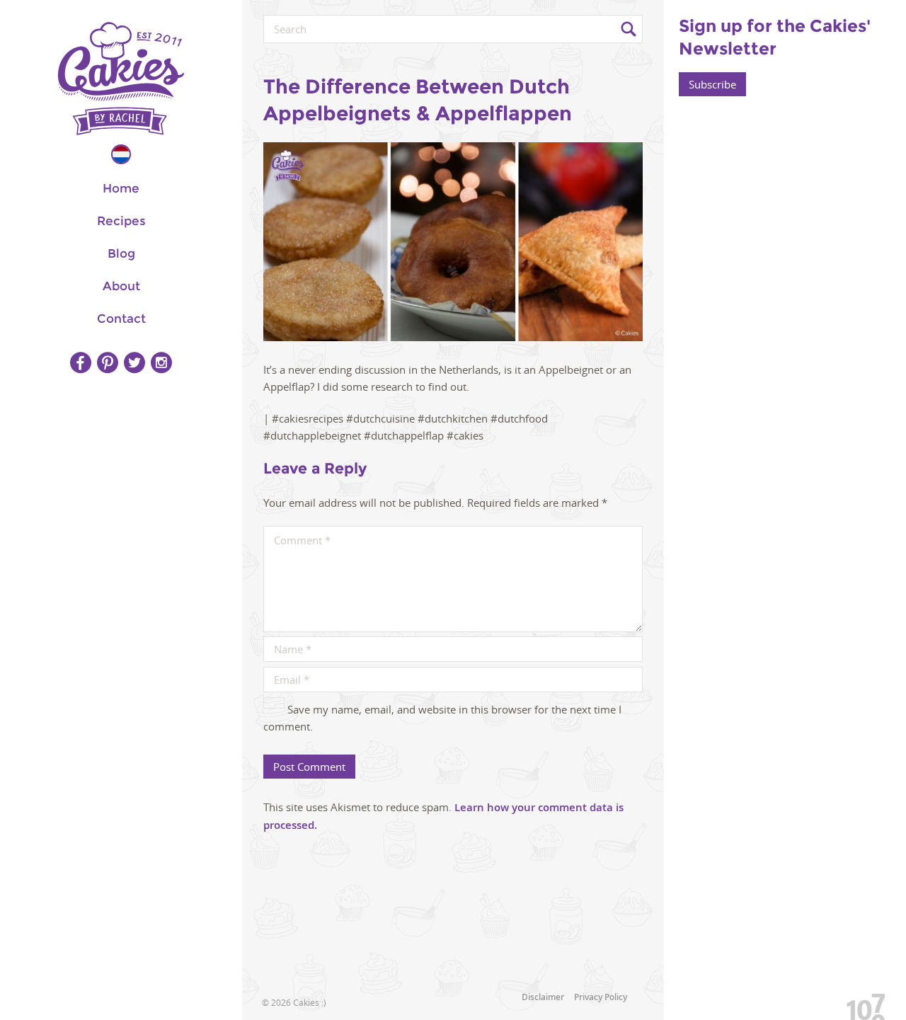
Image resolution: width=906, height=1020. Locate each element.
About (121, 286)
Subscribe (712, 84)
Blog (121, 253)
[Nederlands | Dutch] (121, 154)
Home (121, 188)
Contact (121, 318)
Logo (121, 78)
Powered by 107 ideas (860, 1004)
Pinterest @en (107, 362)
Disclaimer (543, 997)
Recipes (121, 221)
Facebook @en (80, 362)
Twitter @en (134, 362)
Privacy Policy (600, 997)
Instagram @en (161, 362)
